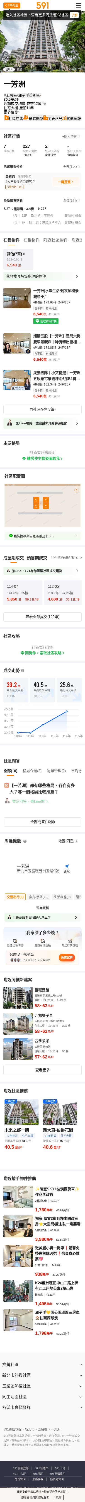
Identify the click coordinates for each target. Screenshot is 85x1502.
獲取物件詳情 (48, 321)
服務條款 (37, 1479)
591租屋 (38, 1473)
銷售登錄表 (70, 557)
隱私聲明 (43, 1497)
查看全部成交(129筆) (42, 617)
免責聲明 (20, 1479)
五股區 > (44, 1429)
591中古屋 (19, 1473)
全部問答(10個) (42, 822)
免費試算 (67, 957)
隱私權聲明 (57, 1479)
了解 (74, 15)
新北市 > (31, 1429)
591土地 (60, 1468)
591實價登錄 (21, 1468)
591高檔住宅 (57, 1473)
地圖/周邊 (66, 841)
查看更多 (42, 1070)
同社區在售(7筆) (42, 409)
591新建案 (41, 1468)
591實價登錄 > (13, 1429)
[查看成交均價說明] (45, 104)
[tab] (13, 558)
